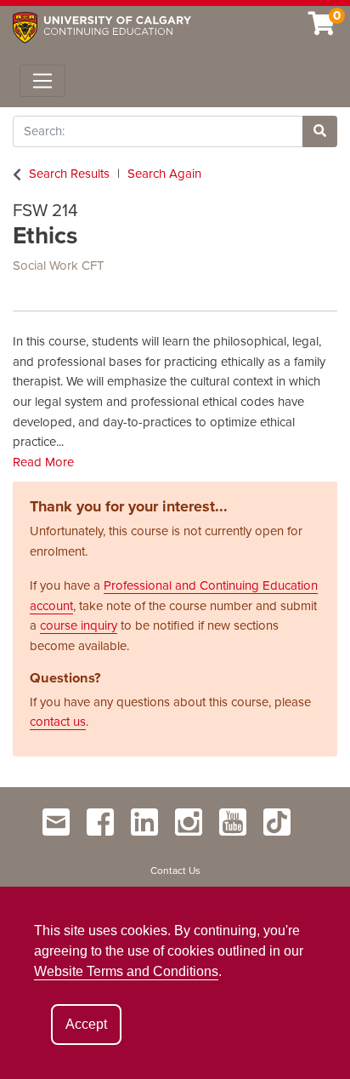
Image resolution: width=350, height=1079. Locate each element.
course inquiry (78, 625)
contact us (58, 721)
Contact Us (175, 870)
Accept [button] (86, 1024)
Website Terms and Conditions (126, 971)
